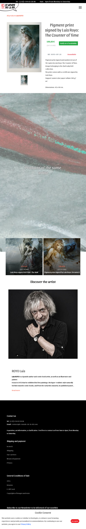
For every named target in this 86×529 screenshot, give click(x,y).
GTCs (8, 481)
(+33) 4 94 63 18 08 (27, 1)
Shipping (10, 450)
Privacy (9, 463)
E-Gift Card (11, 489)
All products (15, 15)
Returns (10, 485)
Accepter (75, 521)
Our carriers (11, 454)
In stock (10, 446)
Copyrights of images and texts (18, 493)
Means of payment (13, 459)
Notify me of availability (68, 43)
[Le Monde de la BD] (9, 7)
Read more (16, 390)
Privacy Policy (26, 524)
